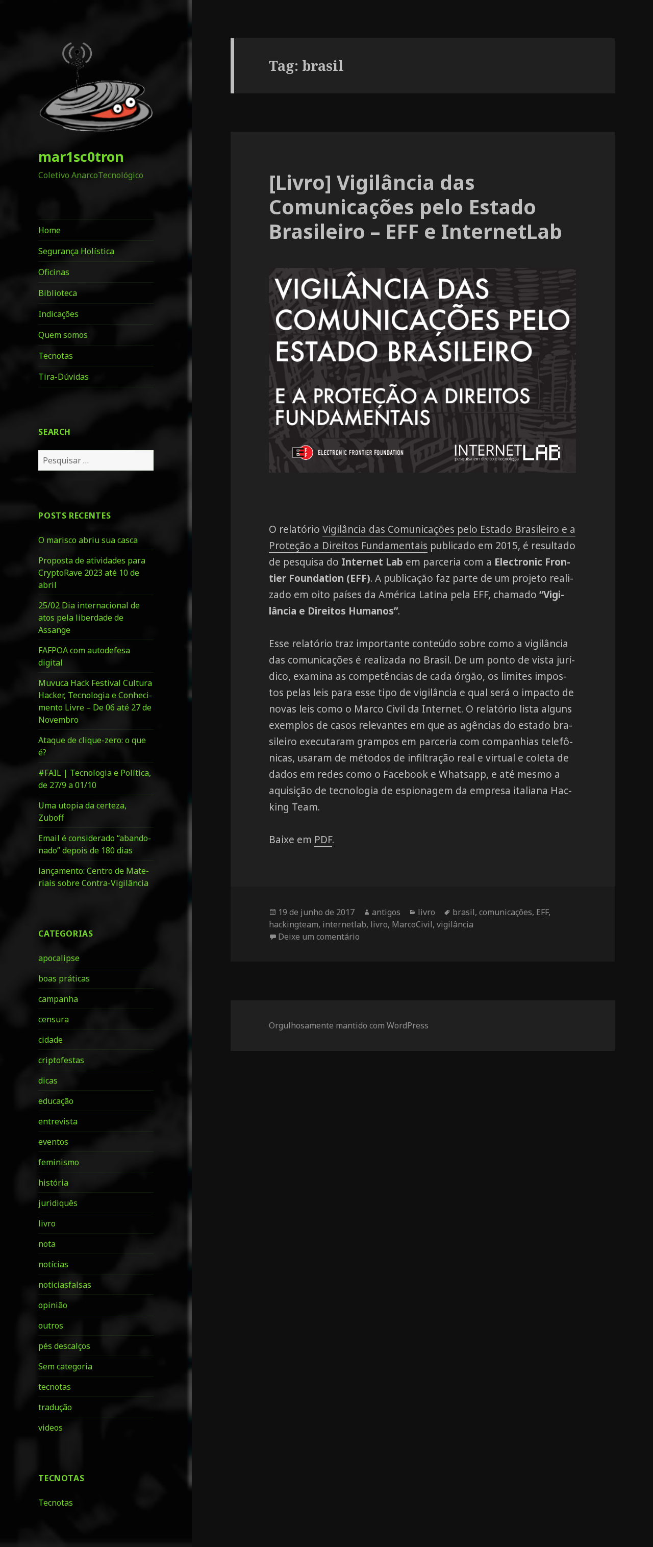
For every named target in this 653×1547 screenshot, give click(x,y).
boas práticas (64, 978)
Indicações (58, 314)
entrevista (58, 1121)
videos (50, 1427)
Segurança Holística (76, 251)
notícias (53, 1264)
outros (50, 1325)
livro (47, 1223)
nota (47, 1243)
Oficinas (53, 272)
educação (55, 1101)
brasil (464, 912)
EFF (542, 912)
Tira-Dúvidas (63, 376)
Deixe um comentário (319, 936)
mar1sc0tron (81, 156)
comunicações (505, 912)
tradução (55, 1407)
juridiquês (58, 1203)
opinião (52, 1305)
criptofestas (61, 1060)
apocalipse (59, 958)
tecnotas (54, 1386)
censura (53, 1019)
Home (49, 230)
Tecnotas (55, 355)
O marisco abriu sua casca (88, 540)
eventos (53, 1141)
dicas (48, 1080)
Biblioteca (57, 293)
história (53, 1182)
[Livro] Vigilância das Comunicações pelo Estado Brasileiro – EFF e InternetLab (415, 206)
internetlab (344, 924)
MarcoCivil (412, 924)
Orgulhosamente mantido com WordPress (349, 1025)
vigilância (455, 924)
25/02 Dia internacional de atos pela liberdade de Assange (89, 617)
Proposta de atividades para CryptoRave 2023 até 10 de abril (91, 573)
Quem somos (63, 334)
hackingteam (293, 924)
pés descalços (64, 1346)
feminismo (58, 1162)
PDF (323, 839)
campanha (58, 998)
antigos (386, 912)
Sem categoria (65, 1366)
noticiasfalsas (64, 1284)
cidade (50, 1039)
